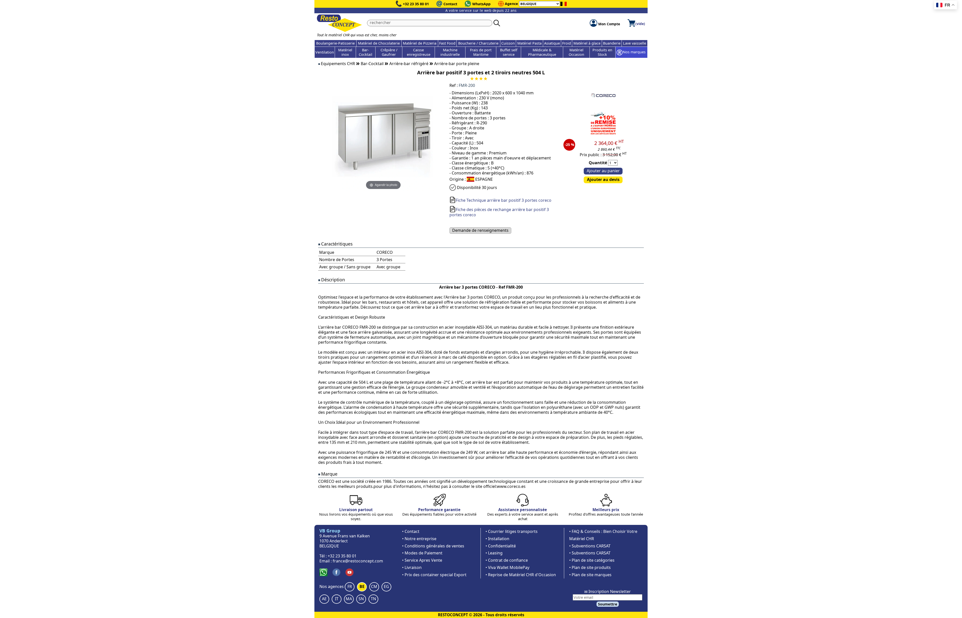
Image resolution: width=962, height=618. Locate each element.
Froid (566, 43)
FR (349, 586)
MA (349, 598)
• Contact (410, 531)
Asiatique (552, 43)
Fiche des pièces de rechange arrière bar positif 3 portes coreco (499, 212)
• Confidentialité (501, 546)
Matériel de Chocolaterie (379, 43)
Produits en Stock (602, 52)
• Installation (497, 538)
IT (336, 598)
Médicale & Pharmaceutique (542, 52)
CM (374, 586)
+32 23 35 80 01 (416, 4)
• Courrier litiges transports (512, 531)
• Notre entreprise (419, 538)
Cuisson (508, 43)
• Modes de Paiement (422, 553)
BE (362, 586)
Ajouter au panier (603, 170)
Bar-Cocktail (365, 52)
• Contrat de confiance (507, 560)
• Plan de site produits (590, 567)
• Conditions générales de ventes (433, 546)
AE (324, 598)
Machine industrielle (450, 52)
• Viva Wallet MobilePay (507, 567)
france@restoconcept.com (358, 561)
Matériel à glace (586, 43)
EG (386, 586)
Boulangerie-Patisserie (335, 43)
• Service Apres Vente (422, 560)
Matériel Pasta (529, 43)
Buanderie (612, 43)
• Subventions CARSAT (590, 546)
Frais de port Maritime (481, 52)
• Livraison (412, 567)
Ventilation (324, 52)
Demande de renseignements (480, 230)
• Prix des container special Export (434, 574)
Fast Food (447, 43)
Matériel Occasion (576, 52)
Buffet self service (508, 52)
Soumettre (607, 604)
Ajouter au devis (603, 179)
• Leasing (494, 553)
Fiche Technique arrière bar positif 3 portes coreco (503, 200)
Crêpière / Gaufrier (389, 52)
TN (373, 598)
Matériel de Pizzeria (419, 43)
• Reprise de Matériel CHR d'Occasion (521, 574)
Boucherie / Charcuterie (478, 43)
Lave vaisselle (634, 43)
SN (361, 598)
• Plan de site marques (590, 574)
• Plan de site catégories (592, 560)
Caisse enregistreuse (418, 52)
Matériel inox (345, 52)
